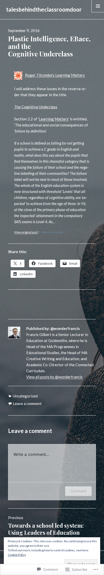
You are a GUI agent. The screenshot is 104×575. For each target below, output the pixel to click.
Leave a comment (27, 403)
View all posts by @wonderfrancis (54, 377)
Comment (78, 491)
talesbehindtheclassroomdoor (44, 9)
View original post (26, 232)
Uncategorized (25, 396)
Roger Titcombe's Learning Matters (55, 75)
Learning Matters (53, 119)
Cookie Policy (17, 555)
